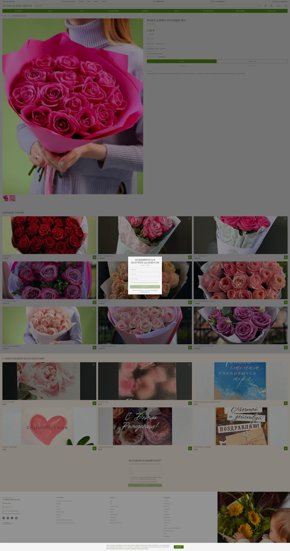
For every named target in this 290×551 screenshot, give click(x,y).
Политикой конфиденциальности (114, 548)
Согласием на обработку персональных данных (136, 548)
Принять (178, 547)
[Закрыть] (160, 259)
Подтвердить (145, 286)
